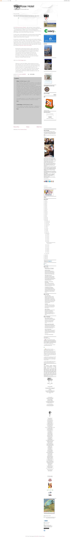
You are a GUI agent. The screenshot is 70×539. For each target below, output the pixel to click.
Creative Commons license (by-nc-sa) (49, 345)
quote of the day (50, 368)
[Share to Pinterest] (33, 74)
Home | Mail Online (47, 295)
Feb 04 (47, 250)
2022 (45, 205)
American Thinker (47, 270)
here (54, 135)
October (47, 223)
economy (46, 371)
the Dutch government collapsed (20, 27)
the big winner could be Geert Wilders (25, 45)
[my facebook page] (46, 181)
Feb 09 (47, 248)
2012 (45, 217)
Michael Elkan (37, 536)
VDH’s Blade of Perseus (48, 275)
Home (27, 126)
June (46, 228)
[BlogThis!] (31, 74)
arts (54, 371)
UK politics (46, 372)
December (47, 221)
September (47, 224)
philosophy (46, 369)
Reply (18, 101)
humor (50, 373)
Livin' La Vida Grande (48, 329)
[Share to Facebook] (33, 74)
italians (51, 372)
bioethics (45, 374)
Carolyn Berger (19, 104)
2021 (45, 206)
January (47, 253)
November (47, 222)
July (46, 227)
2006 (45, 258)
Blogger (43, 536)
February (47, 233)
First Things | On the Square (49, 334)
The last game (47, 304)
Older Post (39, 126)
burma (54, 373)
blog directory (50, 526)
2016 (45, 212)
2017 (45, 211)
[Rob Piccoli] (44, 264)
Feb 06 (47, 249)
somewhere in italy (51, 366)
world (51, 369)
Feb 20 (47, 241)
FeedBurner (51, 118)
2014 (45, 215)
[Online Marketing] (47, 525)
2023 (45, 204)
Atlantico (53, 174)
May (46, 229)
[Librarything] (51, 181)
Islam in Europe (47, 309)
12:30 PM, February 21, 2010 (24, 81)
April (46, 230)
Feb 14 (47, 244)
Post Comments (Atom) (22, 129)
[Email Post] (28, 74)
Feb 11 (47, 247)
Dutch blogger (21, 60)
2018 (45, 210)
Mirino (18, 81)
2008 (45, 256)
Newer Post (16, 126)
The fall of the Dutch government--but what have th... (51, 243)
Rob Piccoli (45, 263)
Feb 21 (47, 240)
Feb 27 (47, 235)
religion (54, 365)
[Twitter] (49, 181)
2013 (45, 216)
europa (18, 75)
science (49, 374)
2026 (45, 200)
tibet (51, 371)
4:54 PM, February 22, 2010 (27, 104)
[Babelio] (53, 181)
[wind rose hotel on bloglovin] (48, 261)
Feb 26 (47, 236)
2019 (45, 209)
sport (52, 374)
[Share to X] (32, 74)
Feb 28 (47, 234)
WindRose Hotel (24, 6)
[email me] (44, 181)
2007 (45, 257)
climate (45, 375)
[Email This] (30, 74)
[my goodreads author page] (48, 181)
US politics (46, 365)
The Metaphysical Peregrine (48, 187)
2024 (45, 203)
